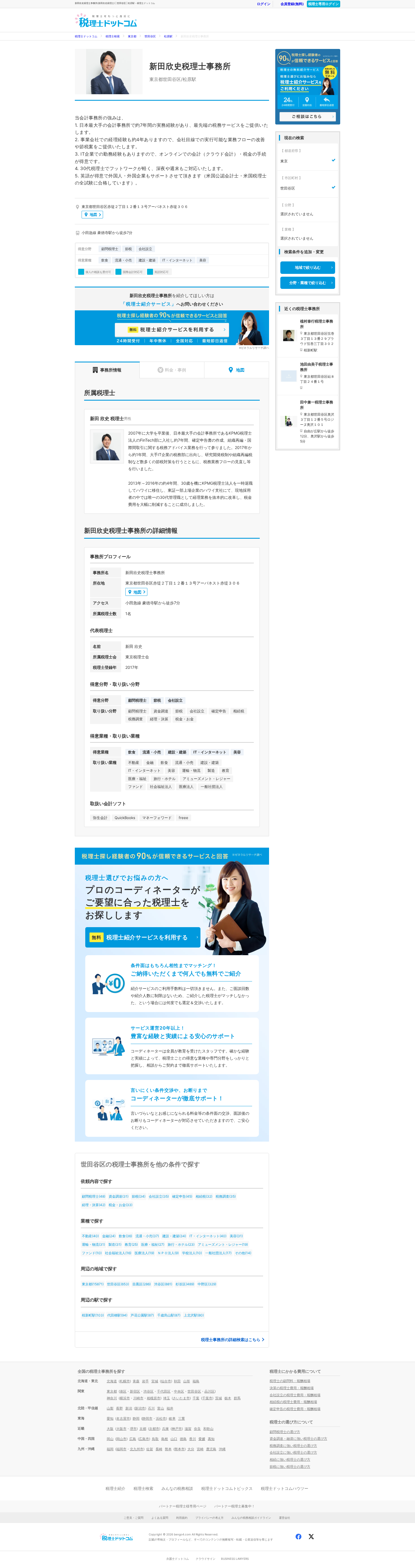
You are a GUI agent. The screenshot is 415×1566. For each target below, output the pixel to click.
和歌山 (208, 1429)
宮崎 (200, 1449)
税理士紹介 (115, 1488)
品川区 (209, 1391)
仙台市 (166, 1381)
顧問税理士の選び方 (285, 1432)
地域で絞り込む (308, 267)
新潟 (128, 1408)
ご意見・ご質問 (133, 1517)
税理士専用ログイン (323, 4)
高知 (211, 1439)
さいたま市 (181, 1398)
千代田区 (164, 1391)
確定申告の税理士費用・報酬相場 (295, 1409)
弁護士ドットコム (177, 1558)
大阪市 (121, 1429)
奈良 (197, 1429)
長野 (119, 1408)
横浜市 (125, 1398)
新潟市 (140, 1408)
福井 (170, 1408)
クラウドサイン (205, 1558)
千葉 (196, 1398)
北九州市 (136, 1449)
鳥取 (155, 1439)
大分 (190, 1449)
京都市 (154, 1429)
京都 (142, 1429)
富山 (160, 1408)
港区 (123, 1391)
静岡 (136, 1418)
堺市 (133, 1429)
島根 (164, 1439)
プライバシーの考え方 (209, 1517)
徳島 (183, 1439)
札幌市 (125, 1381)
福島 (196, 1381)
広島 (132, 1439)
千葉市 (207, 1398)
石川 (151, 1408)
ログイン (263, 4)
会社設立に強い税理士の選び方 (293, 1452)
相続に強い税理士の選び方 (290, 1459)
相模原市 (153, 1398)
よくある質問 (159, 1517)
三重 (181, 1418)
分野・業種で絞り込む (307, 282)
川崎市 (138, 1398)
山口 (174, 1439)
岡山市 (121, 1439)
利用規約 (181, 1517)
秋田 (177, 1381)
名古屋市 (123, 1418)
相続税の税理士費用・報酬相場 (293, 1402)
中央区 (179, 1391)
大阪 (110, 1429)
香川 (192, 1439)
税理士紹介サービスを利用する (140, 937)
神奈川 (112, 1398)
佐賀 (149, 1449)
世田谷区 (150, 36)
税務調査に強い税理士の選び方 (293, 1445)
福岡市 (121, 1449)
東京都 (132, 36)
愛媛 (201, 1439)
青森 (136, 1381)
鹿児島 (211, 1449)
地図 (93, 214)
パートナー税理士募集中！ (234, 1506)
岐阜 (172, 1418)
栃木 (227, 1398)
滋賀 (188, 1429)
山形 (186, 1381)
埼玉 (166, 1398)
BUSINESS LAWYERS (235, 1558)
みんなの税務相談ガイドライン (251, 1517)
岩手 (145, 1381)
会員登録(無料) (292, 4)
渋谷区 (148, 1391)
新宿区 (135, 1391)
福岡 (110, 1449)
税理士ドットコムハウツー (284, 1488)
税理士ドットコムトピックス (227, 1488)
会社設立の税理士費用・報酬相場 (295, 1395)
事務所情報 (110, 370)
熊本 (168, 1449)
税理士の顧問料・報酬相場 (290, 1381)
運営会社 (284, 1517)
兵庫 (165, 1429)
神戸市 (177, 1429)
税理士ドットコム (86, 36)
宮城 (154, 1381)
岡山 (110, 1439)
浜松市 (161, 1418)
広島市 (144, 1439)
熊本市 (179, 1449)
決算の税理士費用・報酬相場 (292, 1388)
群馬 (237, 1398)
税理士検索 (113, 36)
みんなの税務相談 (177, 1488)
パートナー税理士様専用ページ (182, 1506)
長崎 (159, 1449)
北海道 (112, 1381)
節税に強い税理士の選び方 (290, 1466)
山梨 (110, 1408)
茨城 (218, 1398)
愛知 (110, 1418)
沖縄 (222, 1449)
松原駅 (168, 36)
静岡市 (147, 1418)
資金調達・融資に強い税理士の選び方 (298, 1438)
